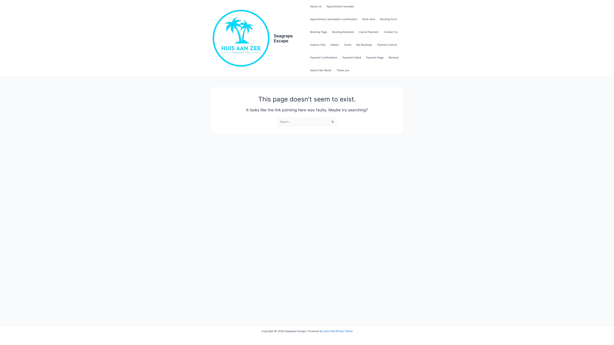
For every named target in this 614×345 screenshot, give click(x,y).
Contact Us (391, 32)
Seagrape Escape (283, 38)
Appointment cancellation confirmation (333, 19)
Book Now (368, 19)
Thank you (343, 70)
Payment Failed (351, 57)
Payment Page (375, 57)
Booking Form (388, 19)
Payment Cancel (387, 44)
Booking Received (343, 32)
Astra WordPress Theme (338, 331)
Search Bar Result (320, 70)
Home (347, 44)
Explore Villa (317, 44)
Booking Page (318, 32)
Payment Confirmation (323, 57)
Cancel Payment (369, 32)
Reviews (394, 57)
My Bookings (364, 44)
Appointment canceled (340, 6)
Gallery (335, 44)
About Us (316, 6)
